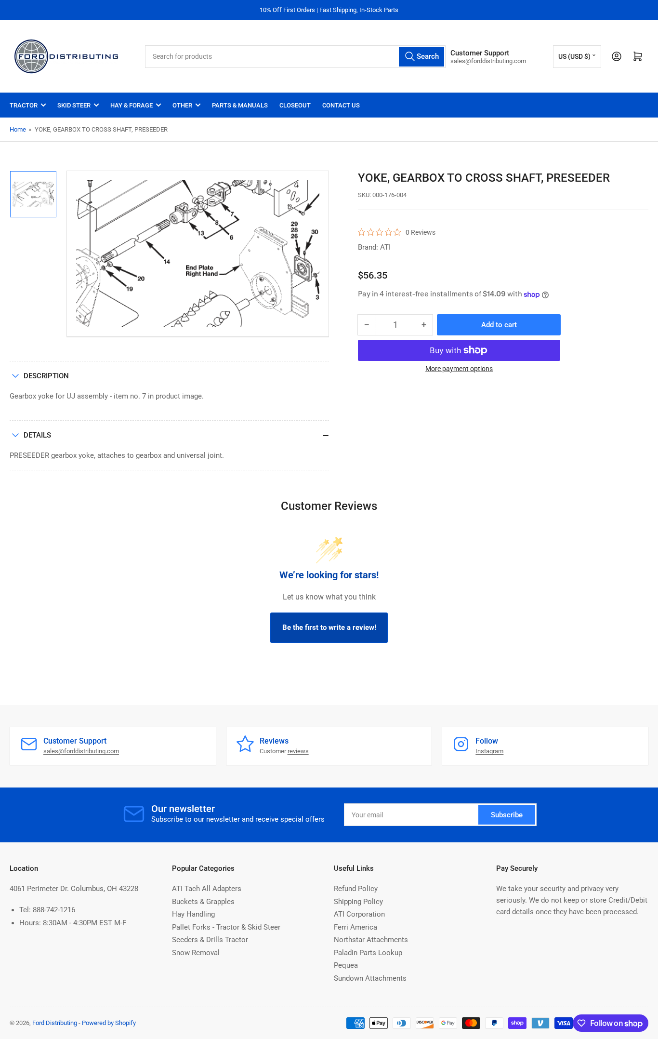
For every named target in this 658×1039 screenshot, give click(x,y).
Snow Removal (196, 952)
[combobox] (295, 56)
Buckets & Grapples (203, 901)
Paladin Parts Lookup (368, 952)
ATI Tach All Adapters (206, 888)
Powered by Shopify (109, 1022)
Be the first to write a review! (329, 627)
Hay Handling (193, 914)
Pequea (346, 965)
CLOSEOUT (295, 105)
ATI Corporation (359, 914)
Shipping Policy (358, 901)
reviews (298, 751)
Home (18, 129)
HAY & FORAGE (131, 105)
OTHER (182, 105)
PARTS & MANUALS (240, 105)
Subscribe (507, 815)
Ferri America (355, 927)
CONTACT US (341, 105)
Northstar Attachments (371, 939)
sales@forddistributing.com (81, 751)
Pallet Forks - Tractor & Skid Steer (226, 927)
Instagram (489, 751)
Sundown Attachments (370, 978)
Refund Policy (356, 888)
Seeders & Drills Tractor (210, 939)
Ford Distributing (54, 1022)
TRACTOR (24, 105)
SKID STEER (74, 105)
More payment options (459, 369)
